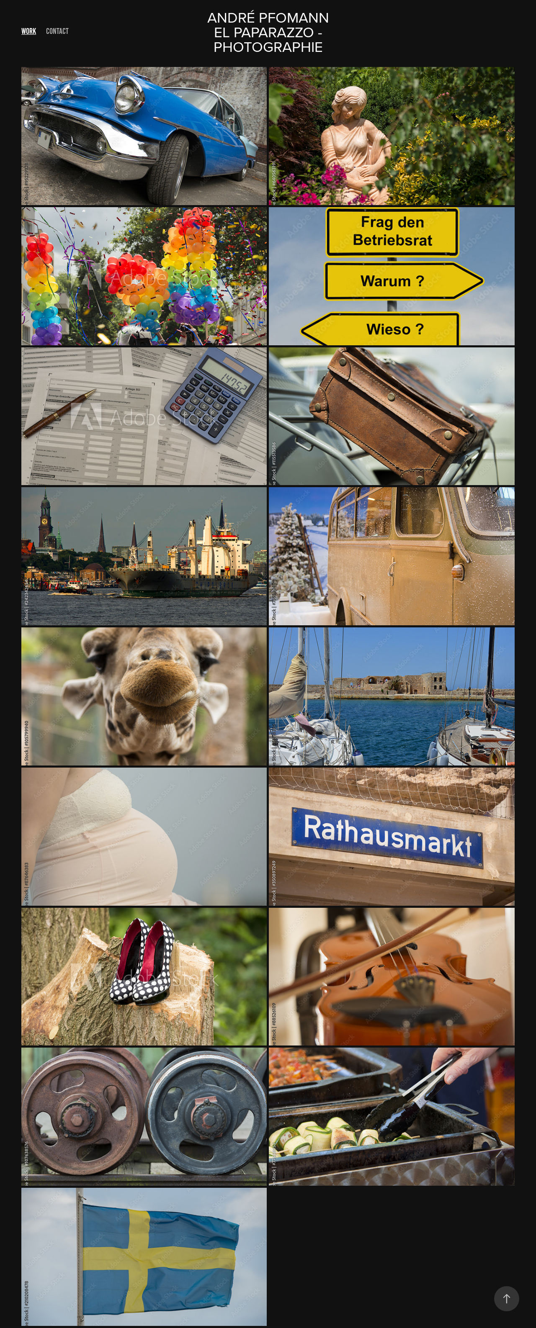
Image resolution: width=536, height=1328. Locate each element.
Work (28, 31)
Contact (57, 31)
